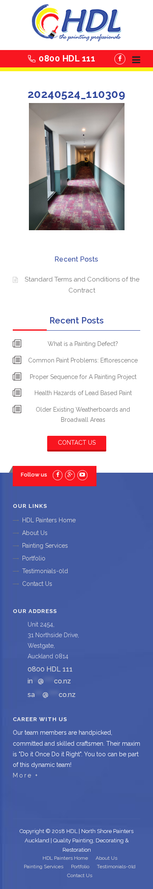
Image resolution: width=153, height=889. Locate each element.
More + (26, 775)
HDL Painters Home (49, 520)
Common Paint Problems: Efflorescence (83, 360)
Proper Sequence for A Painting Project (83, 376)
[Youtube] (82, 474)
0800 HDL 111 (67, 58)
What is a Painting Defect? (83, 343)
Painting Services (45, 545)
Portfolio (33, 558)
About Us (35, 532)
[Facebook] (119, 59)
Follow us (34, 474)
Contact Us (77, 442)
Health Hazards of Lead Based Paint (83, 393)
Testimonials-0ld (45, 571)
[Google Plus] (70, 474)
